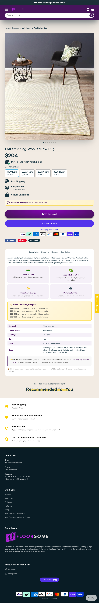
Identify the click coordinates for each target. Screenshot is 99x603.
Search (8, 494)
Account (88, 9)
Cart (92, 9)
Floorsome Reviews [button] (97, 303)
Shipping (45, 252)
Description (34, 252)
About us (9, 498)
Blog (7, 510)
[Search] (91, 15)
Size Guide (65, 252)
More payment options (49, 229)
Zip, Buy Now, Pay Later (15, 513)
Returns (54, 252)
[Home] (18, 9)
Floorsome (53, 598)
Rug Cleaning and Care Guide (17, 517)
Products (15, 28)
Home (7, 28)
